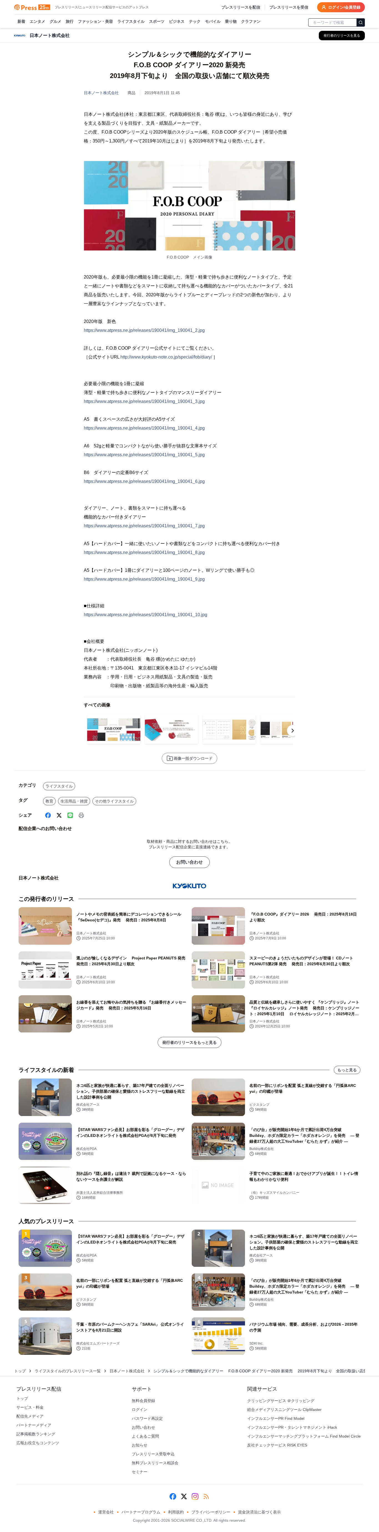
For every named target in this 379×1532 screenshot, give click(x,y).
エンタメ (37, 21)
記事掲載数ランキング (35, 1434)
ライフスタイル (131, 21)
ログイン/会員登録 (344, 7)
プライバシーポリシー (210, 1512)
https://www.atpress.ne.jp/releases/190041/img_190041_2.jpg (144, 330)
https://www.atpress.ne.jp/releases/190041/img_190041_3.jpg (144, 401)
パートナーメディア (33, 1425)
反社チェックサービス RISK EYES (277, 1445)
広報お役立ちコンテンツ (37, 1443)
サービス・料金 (30, 1407)
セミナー (139, 1472)
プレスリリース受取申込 (153, 1454)
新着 (21, 21)
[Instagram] (195, 1496)
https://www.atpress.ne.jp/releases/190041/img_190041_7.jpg (144, 525)
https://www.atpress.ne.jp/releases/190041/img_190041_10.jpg (145, 614)
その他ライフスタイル (114, 801)
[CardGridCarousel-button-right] (293, 730)
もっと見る (347, 1070)
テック (195, 21)
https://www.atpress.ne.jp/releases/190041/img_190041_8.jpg (144, 552)
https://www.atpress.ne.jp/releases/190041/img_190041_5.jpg (144, 454)
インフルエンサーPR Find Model (275, 1418)
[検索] (361, 22)
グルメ (55, 21)
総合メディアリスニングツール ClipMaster (284, 1409)
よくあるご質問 (145, 1436)
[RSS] (206, 1496)
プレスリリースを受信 (288, 7)
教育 (49, 801)
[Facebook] (48, 815)
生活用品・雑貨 (74, 801)
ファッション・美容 (95, 21)
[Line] (70, 815)
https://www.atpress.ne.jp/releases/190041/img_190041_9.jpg (144, 579)
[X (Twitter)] (59, 815)
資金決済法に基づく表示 (259, 1512)
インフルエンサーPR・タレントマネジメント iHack (292, 1427)
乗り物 (231, 21)
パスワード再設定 (147, 1418)
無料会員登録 (143, 1400)
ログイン (139, 1409)
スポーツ (157, 21)
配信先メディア (30, 1416)
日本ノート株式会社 (101, 93)
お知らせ (139, 1445)
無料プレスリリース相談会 (155, 1463)
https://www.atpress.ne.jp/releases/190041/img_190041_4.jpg (144, 428)
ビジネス (177, 21)
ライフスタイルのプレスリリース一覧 (68, 1371)
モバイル (213, 21)
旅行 (70, 21)
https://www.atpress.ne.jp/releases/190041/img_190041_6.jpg (144, 481)
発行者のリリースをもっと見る (189, 1042)
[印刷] (81, 815)
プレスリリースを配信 (240, 7)
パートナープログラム (141, 1512)
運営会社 (106, 1512)
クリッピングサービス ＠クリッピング (280, 1400)
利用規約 (176, 1512)
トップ (20, 1371)
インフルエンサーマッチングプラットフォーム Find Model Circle (304, 1436)
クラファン (251, 21)
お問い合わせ (189, 862)
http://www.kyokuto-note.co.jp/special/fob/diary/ (166, 357)
